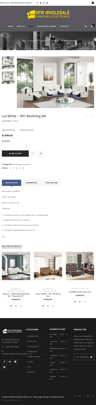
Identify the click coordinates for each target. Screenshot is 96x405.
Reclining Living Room (38, 41)
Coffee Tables (34, 356)
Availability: (6, 121)
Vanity (30, 362)
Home (23, 41)
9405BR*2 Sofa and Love (80, 292)
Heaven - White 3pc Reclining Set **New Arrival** (16, 295)
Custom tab (51, 183)
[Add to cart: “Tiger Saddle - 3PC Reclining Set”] (43, 305)
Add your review (8, 130)
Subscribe (91, 357)
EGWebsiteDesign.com (11, 400)
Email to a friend (26, 130)
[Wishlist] (33, 153)
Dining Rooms (33, 346)
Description (12, 183)
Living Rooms (33, 336)
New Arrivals (16, 289)
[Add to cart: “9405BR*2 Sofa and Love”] (75, 301)
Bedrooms (32, 341)
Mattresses (32, 351)
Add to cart (16, 153)
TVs (29, 367)
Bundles (31, 372)
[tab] (11, 183)
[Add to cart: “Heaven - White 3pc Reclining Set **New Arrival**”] (11, 305)
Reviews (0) (31, 183)
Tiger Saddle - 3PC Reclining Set (48, 295)
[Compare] (16, 305)
